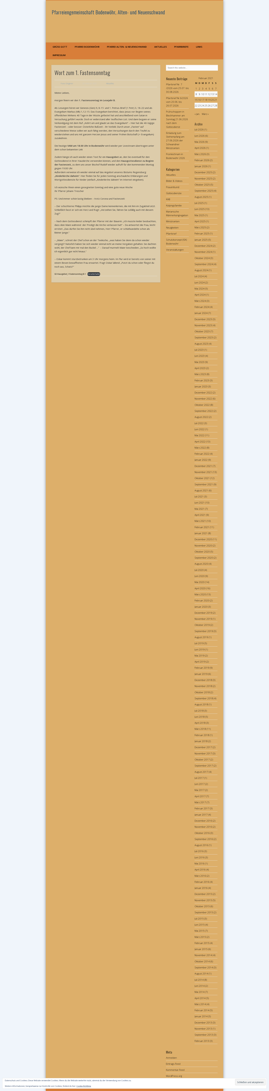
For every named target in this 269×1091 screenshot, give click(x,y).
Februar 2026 (202, 160)
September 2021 (204, 484)
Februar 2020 (202, 600)
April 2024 (200, 294)
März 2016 (200, 875)
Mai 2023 (199, 362)
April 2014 (200, 998)
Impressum (59, 55)
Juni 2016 (200, 857)
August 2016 (201, 845)
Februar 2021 (202, 527)
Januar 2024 (201, 313)
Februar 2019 (202, 667)
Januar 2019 (201, 673)
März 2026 (200, 154)
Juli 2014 (199, 979)
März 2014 (200, 1004)
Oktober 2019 (202, 624)
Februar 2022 (202, 453)
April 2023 (200, 368)
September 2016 (204, 839)
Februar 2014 (202, 1010)
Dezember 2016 (203, 820)
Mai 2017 (199, 790)
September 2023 (204, 337)
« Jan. (197, 113)
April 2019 (200, 661)
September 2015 (204, 912)
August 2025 (201, 196)
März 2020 (200, 594)
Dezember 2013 (203, 1022)
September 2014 (204, 967)
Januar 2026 (201, 166)
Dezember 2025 (203, 172)
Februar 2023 (202, 380)
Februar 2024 (202, 306)
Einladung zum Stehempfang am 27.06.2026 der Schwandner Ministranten (175, 140)
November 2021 (203, 472)
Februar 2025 (202, 233)
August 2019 (201, 637)
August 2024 (201, 270)
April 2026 (200, 147)
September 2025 (204, 190)
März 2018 (200, 728)
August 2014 (201, 973)
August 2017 (201, 771)
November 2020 (203, 545)
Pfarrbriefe (181, 46)
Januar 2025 (201, 239)
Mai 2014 (199, 991)
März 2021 (200, 520)
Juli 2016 (199, 851)
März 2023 (200, 374)
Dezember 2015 (203, 894)
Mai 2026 (199, 141)
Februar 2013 (202, 1040)
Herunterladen (93, 274)
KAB (168, 199)
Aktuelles (160, 46)
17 (202, 99)
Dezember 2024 (203, 245)
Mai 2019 (199, 655)
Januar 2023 (201, 386)
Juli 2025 (199, 203)
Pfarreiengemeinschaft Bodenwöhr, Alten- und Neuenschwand (108, 12)
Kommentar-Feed (175, 1069)
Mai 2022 (199, 435)
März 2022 (200, 447)
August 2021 (201, 490)
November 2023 (203, 325)
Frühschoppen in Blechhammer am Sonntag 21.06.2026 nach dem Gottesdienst (177, 119)
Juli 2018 (199, 710)
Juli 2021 (199, 496)
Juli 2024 (199, 276)
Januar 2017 (201, 814)
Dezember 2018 (203, 680)
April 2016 (200, 869)
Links (199, 46)
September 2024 (204, 264)
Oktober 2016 (202, 833)
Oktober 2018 (202, 692)
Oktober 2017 (202, 759)
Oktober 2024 (202, 258)
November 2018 (203, 686)
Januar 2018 (201, 741)
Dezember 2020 (203, 539)
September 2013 (204, 1034)
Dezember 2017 (203, 747)
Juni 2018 (200, 716)
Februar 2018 (202, 735)
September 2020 (204, 557)
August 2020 (201, 563)
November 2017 (203, 753)
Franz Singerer (67, 83)
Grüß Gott (60, 46)
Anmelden (171, 1057)
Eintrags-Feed (173, 1063)
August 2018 (201, 704)
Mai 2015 (199, 930)
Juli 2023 (199, 349)
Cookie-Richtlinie (83, 1086)
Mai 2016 (199, 863)
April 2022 (200, 441)
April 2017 (200, 796)
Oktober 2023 (202, 331)
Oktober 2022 (202, 404)
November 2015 (203, 900)
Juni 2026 (200, 135)
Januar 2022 (201, 459)
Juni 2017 (200, 783)
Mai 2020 (199, 582)
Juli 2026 (199, 129)
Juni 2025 (200, 209)
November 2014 (203, 955)
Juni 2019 (200, 649)
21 (215, 99)
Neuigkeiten (172, 227)
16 (199, 99)
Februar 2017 (202, 808)
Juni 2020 (200, 576)
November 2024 (203, 251)
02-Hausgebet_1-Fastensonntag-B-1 (70, 274)
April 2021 (200, 514)
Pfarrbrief (171, 233)
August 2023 (201, 343)
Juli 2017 (199, 777)
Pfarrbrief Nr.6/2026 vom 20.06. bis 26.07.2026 (177, 101)
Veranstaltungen (175, 249)
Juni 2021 (200, 502)
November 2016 (203, 826)
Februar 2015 (202, 943)
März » (205, 113)
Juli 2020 (199, 569)
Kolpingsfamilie (174, 205)
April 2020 (200, 588)
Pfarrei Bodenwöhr (87, 46)
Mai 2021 (199, 508)
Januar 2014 (201, 1016)
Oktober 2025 (202, 184)
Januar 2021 (201, 533)
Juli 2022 (199, 423)
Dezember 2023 (203, 319)
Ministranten (172, 221)
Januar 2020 (201, 606)
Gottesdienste (174, 193)
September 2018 (204, 698)
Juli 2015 (199, 918)
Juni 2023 (200, 355)
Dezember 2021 (203, 466)
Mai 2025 (199, 215)
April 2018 (200, 722)
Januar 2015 (201, 949)
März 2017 (200, 802)
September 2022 (204, 410)
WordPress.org (174, 1075)
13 (212, 94)
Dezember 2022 (203, 392)
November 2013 (203, 1028)
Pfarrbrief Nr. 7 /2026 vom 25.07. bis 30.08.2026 (177, 88)
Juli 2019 (199, 643)
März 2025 (200, 227)
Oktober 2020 (202, 551)
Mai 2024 (199, 288)
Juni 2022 (200, 429)
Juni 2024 (200, 282)
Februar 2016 (202, 881)
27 (212, 105)
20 (212, 99)
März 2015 (200, 936)
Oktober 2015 (202, 906)
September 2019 (204, 631)
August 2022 (201, 417)
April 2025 (200, 221)
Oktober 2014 (202, 961)
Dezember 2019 (203, 612)
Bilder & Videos (174, 180)
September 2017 (204, 765)
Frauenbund (172, 187)
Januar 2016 (201, 887)
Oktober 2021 (202, 478)
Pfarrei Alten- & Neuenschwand (127, 46)
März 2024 (200, 300)
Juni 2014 (200, 985)
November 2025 (203, 178)
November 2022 (203, 398)
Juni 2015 (200, 924)
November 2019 (203, 618)
